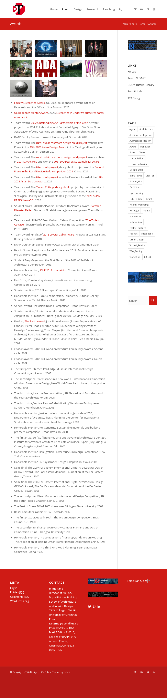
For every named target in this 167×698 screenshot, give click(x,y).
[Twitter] (135, 9)
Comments (19, 597)
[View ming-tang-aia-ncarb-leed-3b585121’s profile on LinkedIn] (98, 606)
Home (142, 23)
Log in (13, 588)
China (142, 152)
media (146, 210)
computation (137, 158)
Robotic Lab (135, 91)
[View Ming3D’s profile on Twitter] (89, 606)
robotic (133, 233)
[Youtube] (154, 9)
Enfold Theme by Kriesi (57, 671)
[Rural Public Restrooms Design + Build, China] (72, 70)
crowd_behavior (138, 163)
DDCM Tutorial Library (141, 85)
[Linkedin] (141, 9)
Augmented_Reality (140, 140)
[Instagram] (148, 9)
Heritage (134, 210)
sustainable (147, 233)
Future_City (136, 198)
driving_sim (136, 181)
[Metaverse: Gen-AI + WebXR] (47, 50)
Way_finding (136, 251)
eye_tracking (136, 192)
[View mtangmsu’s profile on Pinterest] (94, 606)
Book (132, 152)
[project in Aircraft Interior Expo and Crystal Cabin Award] (97, 70)
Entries (17, 592)
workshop (135, 256)
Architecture (146, 129)
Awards (15, 23)
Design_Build (136, 169)
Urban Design (137, 239)
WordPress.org (19, 601)
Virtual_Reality (137, 245)
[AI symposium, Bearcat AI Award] (22, 50)
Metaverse (135, 216)
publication (136, 221)
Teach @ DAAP (137, 78)
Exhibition (135, 187)
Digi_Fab (150, 175)
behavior (145, 146)
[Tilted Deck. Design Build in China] (22, 70)
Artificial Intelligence (141, 134)
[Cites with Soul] (47, 90)
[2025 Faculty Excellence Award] (72, 50)
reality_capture (138, 227)
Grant (149, 198)
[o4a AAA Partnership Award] (97, 50)
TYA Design (134, 98)
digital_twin (136, 175)
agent (133, 129)
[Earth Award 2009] (22, 90)
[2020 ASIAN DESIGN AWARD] (47, 70)
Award (133, 146)
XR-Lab (132, 71)
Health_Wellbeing (139, 204)
